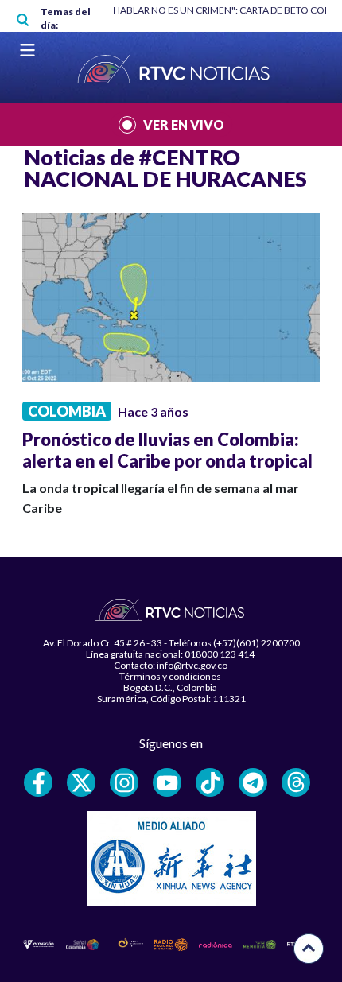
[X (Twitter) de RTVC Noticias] (81, 782)
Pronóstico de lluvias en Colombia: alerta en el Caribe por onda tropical (167, 450)
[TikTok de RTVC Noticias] (210, 782)
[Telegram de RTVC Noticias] (253, 782)
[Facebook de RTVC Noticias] (38, 782)
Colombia (67, 411)
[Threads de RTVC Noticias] (296, 782)
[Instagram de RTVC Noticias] (124, 782)
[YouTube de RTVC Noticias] (167, 782)
